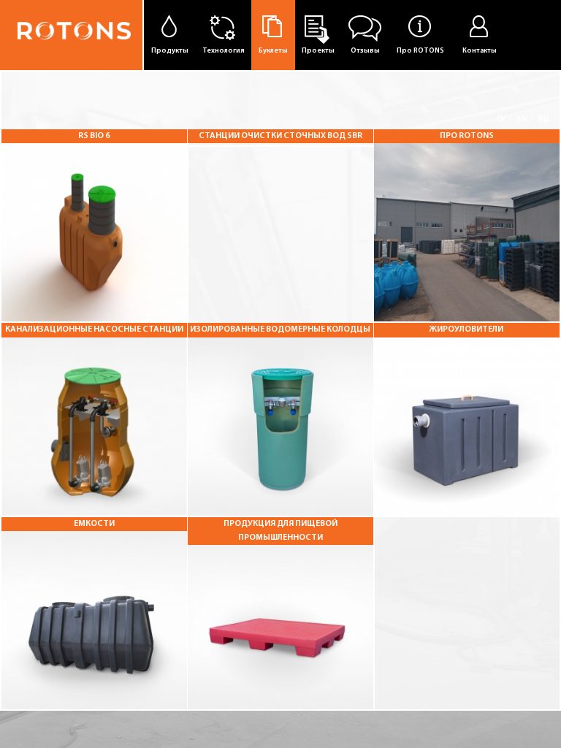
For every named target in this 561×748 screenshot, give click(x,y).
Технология (223, 51)
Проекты (318, 51)
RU (543, 119)
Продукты (169, 51)
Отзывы (365, 51)
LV (501, 119)
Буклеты (273, 51)
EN (522, 119)
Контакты (479, 51)
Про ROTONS (420, 51)
